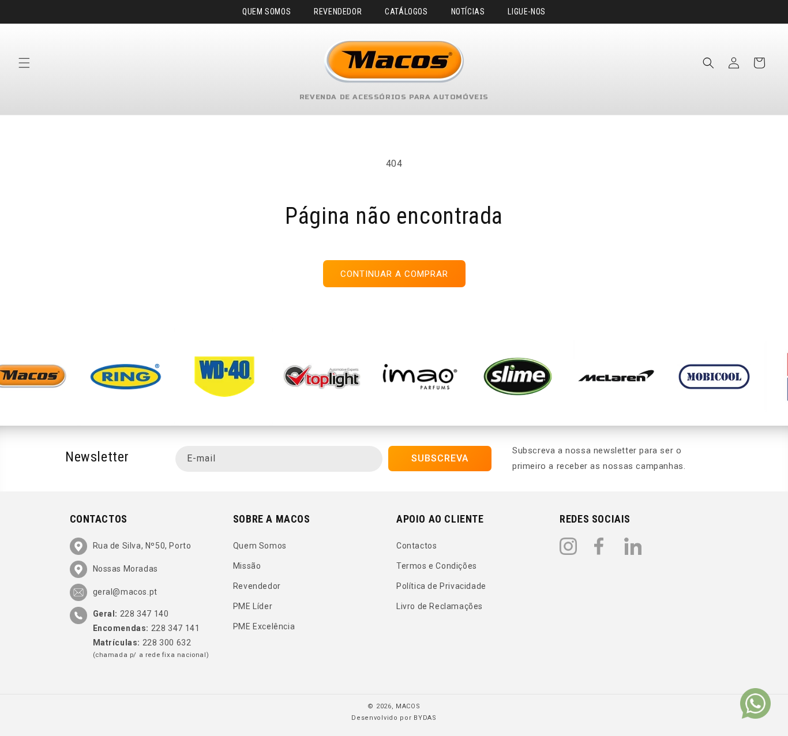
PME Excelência (264, 627)
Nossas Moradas (125, 568)
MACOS (408, 706)
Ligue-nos (526, 11)
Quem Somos (266, 11)
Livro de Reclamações (439, 606)
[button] (24, 63)
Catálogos (406, 11)
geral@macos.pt (125, 591)
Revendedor (338, 11)
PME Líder (252, 606)
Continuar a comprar (394, 274)
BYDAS (425, 718)
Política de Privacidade (441, 586)
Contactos (416, 545)
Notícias (468, 11)
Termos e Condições (436, 565)
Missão (247, 565)
